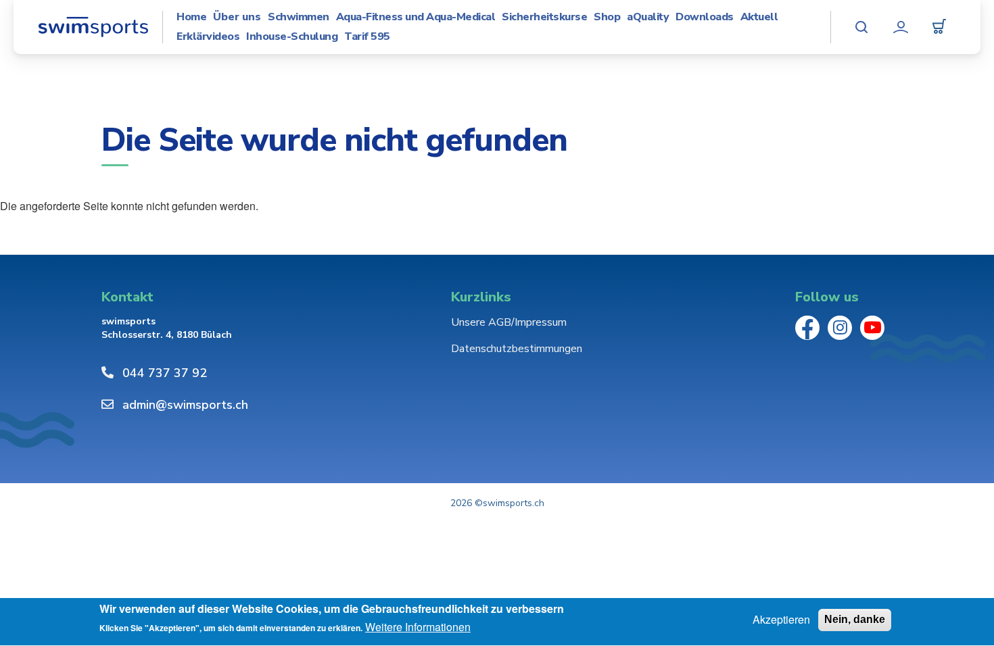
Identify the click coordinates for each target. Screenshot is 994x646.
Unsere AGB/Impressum (509, 322)
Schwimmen (298, 17)
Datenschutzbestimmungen (516, 348)
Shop (607, 17)
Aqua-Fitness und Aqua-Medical (416, 17)
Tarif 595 (367, 36)
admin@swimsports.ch (185, 405)
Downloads (705, 17)
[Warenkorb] (939, 27)
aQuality (648, 17)
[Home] (93, 27)
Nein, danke (854, 619)
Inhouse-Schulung (291, 36)
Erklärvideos (207, 36)
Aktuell (759, 17)
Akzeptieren (781, 619)
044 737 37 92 (164, 373)
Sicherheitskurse (544, 17)
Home (191, 17)
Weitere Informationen (418, 627)
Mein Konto (901, 27)
